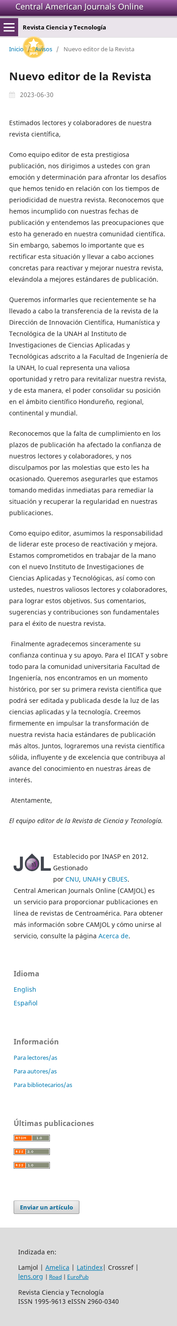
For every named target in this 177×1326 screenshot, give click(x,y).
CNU (72, 879)
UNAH (92, 879)
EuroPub (77, 1277)
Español (26, 1003)
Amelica (57, 1267)
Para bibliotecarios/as (43, 1085)
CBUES (118, 879)
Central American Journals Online (79, 6)
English (25, 989)
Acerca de (113, 935)
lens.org (30, 1276)
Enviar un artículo (46, 1207)
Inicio (16, 49)
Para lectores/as (35, 1057)
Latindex (90, 1267)
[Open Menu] (9, 27)
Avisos (43, 49)
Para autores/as (35, 1071)
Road (55, 1277)
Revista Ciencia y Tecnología (64, 27)
